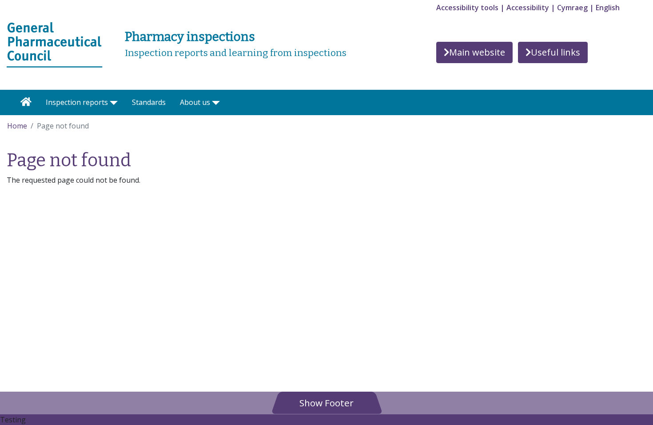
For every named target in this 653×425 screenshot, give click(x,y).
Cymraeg (572, 7)
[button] (326, 402)
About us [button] (195, 102)
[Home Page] (26, 102)
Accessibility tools (467, 7)
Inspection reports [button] (77, 102)
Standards (149, 102)
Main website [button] (477, 52)
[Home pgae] (55, 44)
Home (17, 126)
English (608, 7)
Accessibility (527, 7)
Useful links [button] (555, 52)
